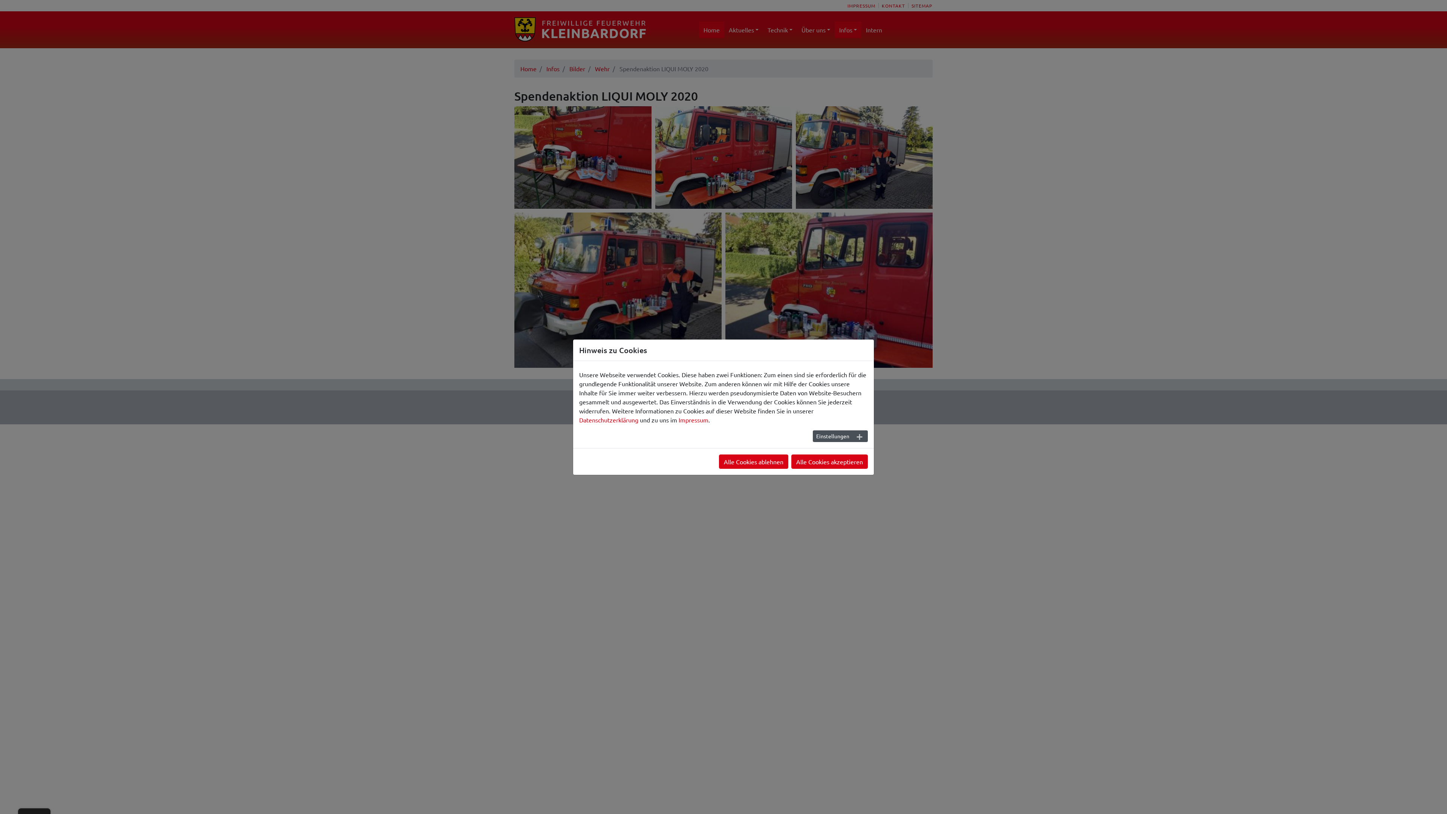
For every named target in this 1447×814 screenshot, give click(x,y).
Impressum (693, 420)
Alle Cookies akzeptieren (829, 461)
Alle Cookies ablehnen (753, 461)
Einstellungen (832, 436)
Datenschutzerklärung (608, 420)
